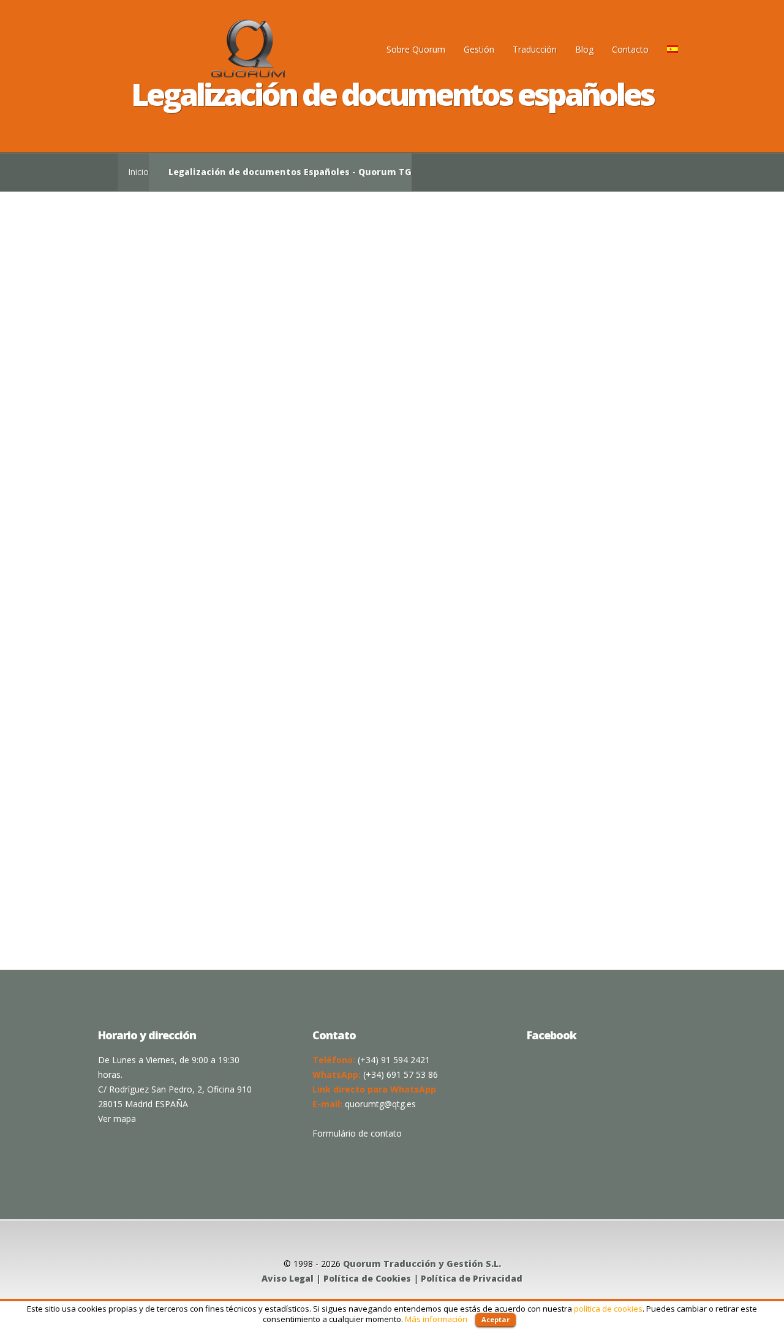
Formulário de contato (357, 1133)
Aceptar (495, 1319)
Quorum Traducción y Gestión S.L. (422, 1263)
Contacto (630, 49)
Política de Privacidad (471, 1278)
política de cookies (608, 1308)
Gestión (479, 49)
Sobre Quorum (415, 49)
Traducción (535, 49)
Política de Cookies (367, 1278)
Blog (584, 49)
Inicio (138, 171)
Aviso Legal (288, 1278)
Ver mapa (117, 1118)
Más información (436, 1318)
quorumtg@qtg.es (380, 1104)
